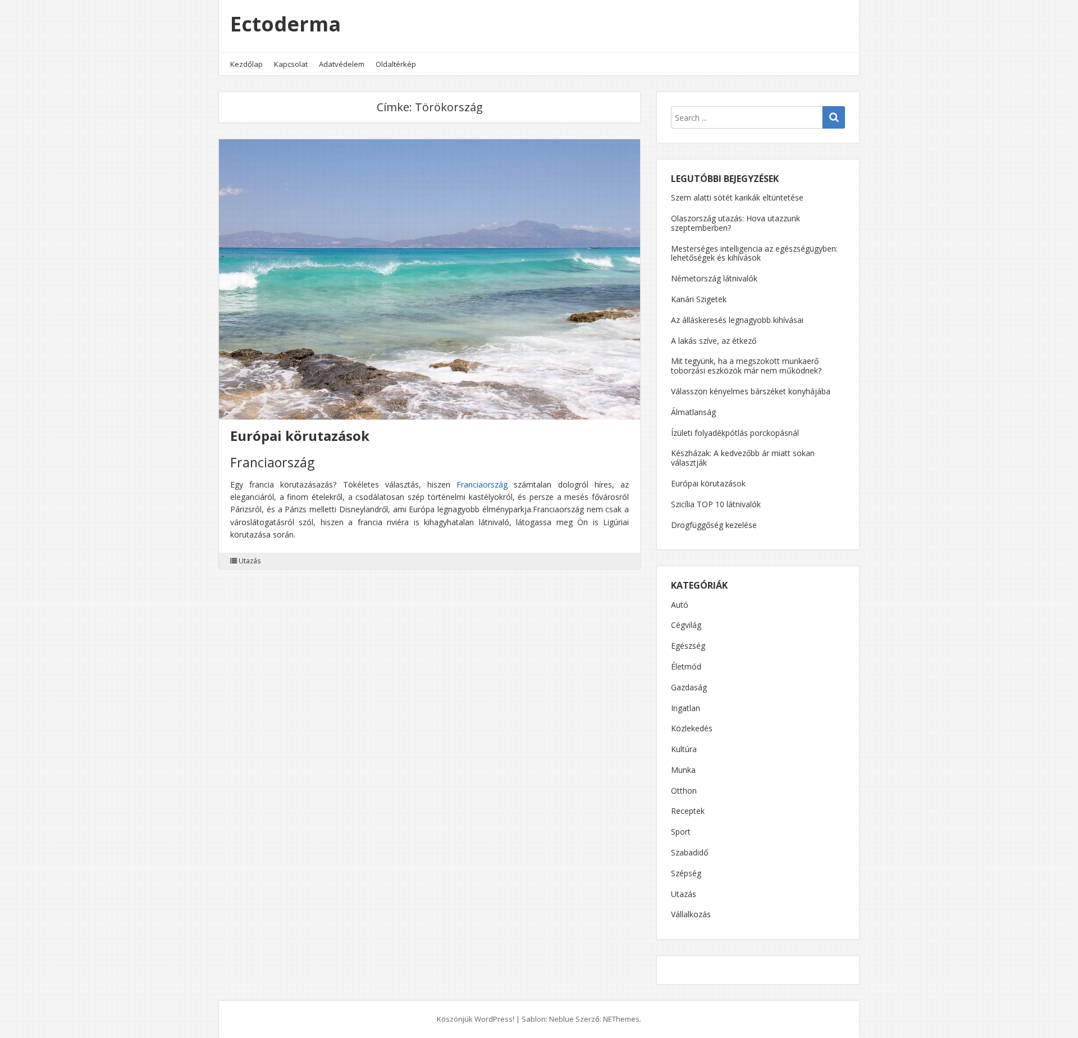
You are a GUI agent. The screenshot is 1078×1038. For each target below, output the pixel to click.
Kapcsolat (291, 64)
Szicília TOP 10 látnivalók (716, 504)
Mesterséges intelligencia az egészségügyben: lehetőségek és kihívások (754, 253)
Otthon (684, 791)
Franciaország (482, 484)
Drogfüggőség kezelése (714, 525)
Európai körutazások (299, 435)
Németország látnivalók (714, 278)
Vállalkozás (691, 914)
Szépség (686, 873)
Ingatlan (685, 708)
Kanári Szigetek (699, 299)
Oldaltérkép (396, 64)
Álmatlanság (693, 412)
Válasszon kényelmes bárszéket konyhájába (750, 391)
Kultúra (684, 749)
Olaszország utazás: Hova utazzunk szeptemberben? (735, 223)
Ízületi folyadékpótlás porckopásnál (735, 432)
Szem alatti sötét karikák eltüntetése (737, 197)
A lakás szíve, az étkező (713, 340)
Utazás (250, 561)
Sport (681, 832)
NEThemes (621, 1019)
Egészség (688, 646)
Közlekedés (691, 729)
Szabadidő (689, 853)
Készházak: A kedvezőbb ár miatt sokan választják (743, 458)
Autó (679, 605)
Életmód (686, 667)
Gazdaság (689, 688)
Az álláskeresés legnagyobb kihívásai (737, 320)
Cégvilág (686, 625)
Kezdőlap (246, 64)
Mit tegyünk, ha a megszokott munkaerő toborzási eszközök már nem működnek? (746, 366)
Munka (683, 770)
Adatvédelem (341, 64)
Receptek (688, 811)
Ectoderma (285, 24)
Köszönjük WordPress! (475, 1019)
